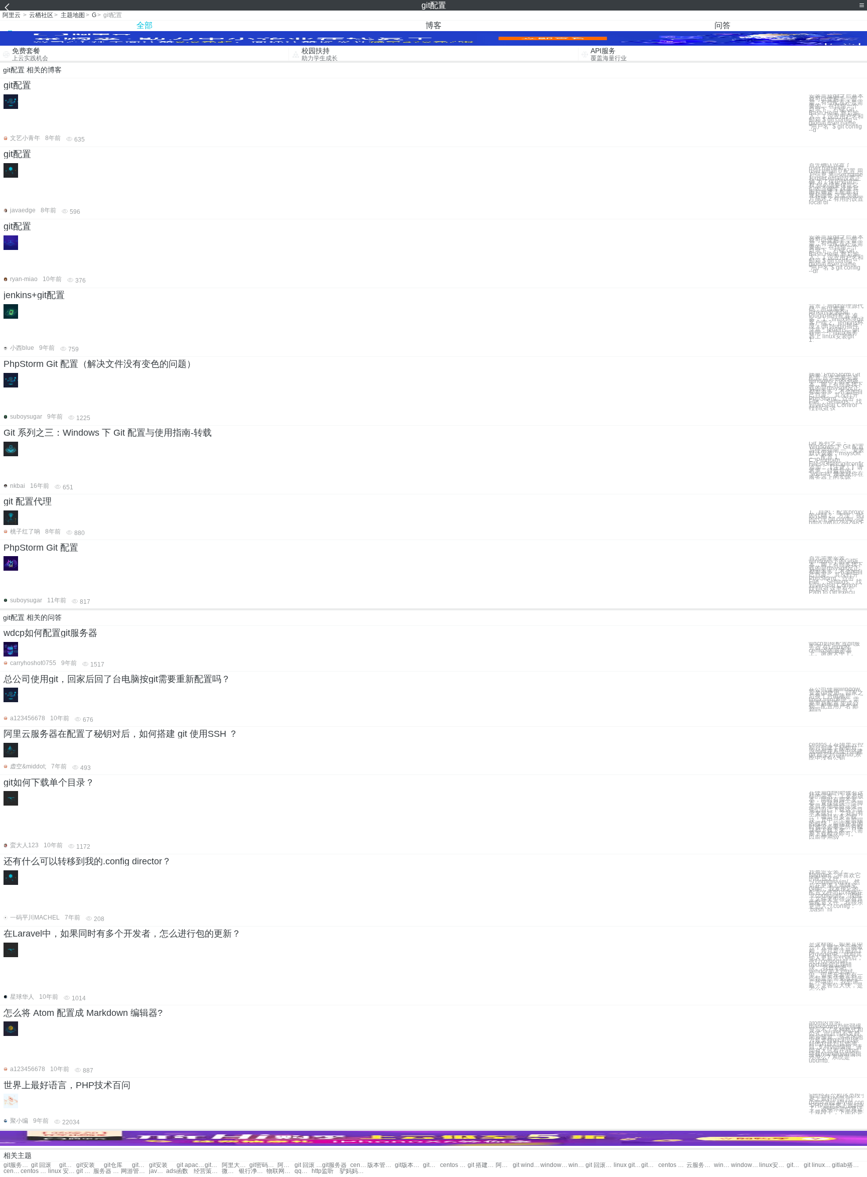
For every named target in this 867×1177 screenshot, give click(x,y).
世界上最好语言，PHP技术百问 (67, 1085)
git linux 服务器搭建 (817, 1165)
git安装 (85, 1165)
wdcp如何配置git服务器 (50, 633)
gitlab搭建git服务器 (845, 1165)
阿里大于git (235, 1165)
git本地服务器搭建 (649, 1165)
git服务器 (334, 1165)
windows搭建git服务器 (722, 1165)
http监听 (323, 1171)
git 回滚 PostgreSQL (308, 1165)
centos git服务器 (672, 1165)
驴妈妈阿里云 (353, 1171)
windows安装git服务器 (745, 1165)
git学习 (67, 1165)
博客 (433, 25)
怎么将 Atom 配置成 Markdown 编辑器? (83, 1013)
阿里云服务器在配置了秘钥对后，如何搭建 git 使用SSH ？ (121, 734)
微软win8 (230, 1171)
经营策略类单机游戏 (207, 1171)
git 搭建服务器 (481, 1165)
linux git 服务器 (627, 1165)
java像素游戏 (157, 1171)
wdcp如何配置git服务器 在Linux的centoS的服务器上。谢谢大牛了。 (834, 649)
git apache (190, 1165)
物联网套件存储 (280, 1171)
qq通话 (303, 1171)
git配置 (17, 85)
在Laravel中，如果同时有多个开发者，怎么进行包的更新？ (122, 934)
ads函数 (177, 1171)
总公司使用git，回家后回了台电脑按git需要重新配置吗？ (117, 679)
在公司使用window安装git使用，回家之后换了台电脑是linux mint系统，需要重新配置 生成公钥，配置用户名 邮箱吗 (836, 700)
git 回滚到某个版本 (599, 1165)
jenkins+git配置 (34, 295)
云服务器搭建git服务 (700, 1165)
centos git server (454, 1165)
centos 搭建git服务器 (34, 1171)
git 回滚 (41, 1165)
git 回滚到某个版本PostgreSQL (84, 1171)
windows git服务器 (577, 1165)
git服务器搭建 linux (795, 1165)
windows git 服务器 (554, 1165)
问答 (722, 25)
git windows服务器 (526, 1165)
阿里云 (12, 15)
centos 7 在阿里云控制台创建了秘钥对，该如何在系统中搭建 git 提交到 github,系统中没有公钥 (836, 751)
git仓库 (113, 1165)
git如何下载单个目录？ (49, 782)
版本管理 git (381, 1165)
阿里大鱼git (286, 1165)
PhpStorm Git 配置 (41, 548)
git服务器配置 (17, 1165)
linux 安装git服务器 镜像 (62, 1171)
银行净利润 (252, 1171)
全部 (144, 25)
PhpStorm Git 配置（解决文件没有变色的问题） (100, 364)
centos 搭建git (358, 1165)
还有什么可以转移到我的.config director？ (87, 861)
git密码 (140, 1165)
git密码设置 (263, 1165)
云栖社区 (41, 15)
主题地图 (73, 15)
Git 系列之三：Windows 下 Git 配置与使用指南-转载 (108, 433)
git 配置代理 (28, 501)
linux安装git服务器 (773, 1165)
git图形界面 (213, 1165)
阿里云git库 (504, 1165)
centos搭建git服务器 (12, 1171)
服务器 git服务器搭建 (107, 1171)
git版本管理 (408, 1165)
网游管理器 (135, 1171)
